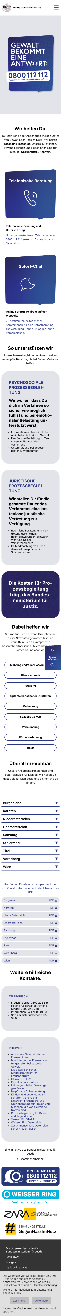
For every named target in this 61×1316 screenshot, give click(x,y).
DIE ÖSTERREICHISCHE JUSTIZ (29, 7)
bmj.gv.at (11, 1262)
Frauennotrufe (20, 1075)
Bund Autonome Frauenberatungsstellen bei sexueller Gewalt (29, 1063)
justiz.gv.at (12, 1256)
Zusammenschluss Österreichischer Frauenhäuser (30, 1127)
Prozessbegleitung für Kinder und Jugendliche (29, 1115)
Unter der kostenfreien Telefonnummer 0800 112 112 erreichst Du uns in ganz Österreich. (30, 239)
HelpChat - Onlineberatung (28, 1091)
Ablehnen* (41, 1300)
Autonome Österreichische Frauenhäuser (28, 1056)
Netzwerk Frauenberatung (27, 1100)
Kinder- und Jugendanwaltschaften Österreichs (28, 1096)
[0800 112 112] (53, 651)
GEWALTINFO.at (21, 1079)
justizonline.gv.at (16, 1267)
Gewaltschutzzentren (24, 1082)
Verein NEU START (22, 1119)
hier (18, 1292)
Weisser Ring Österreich (26, 1122)
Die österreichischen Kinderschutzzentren (24, 1071)
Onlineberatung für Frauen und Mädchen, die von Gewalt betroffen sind (30, 1107)
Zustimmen (19, 1300)
